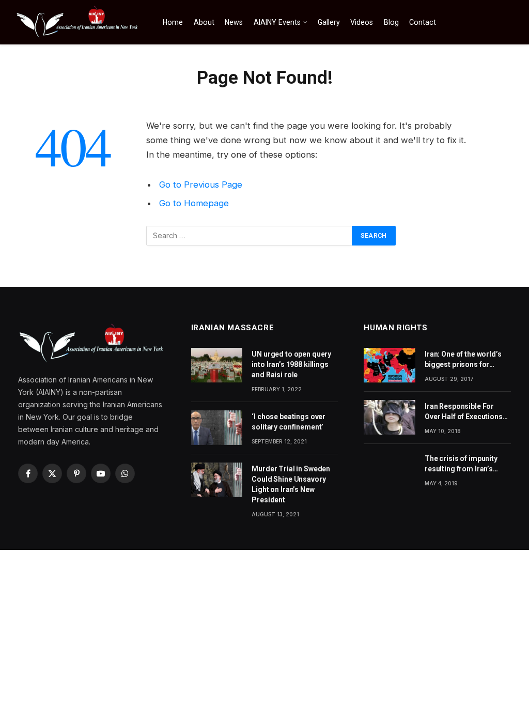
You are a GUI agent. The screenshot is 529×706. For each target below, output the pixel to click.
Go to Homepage (194, 203)
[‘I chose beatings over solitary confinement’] (217, 427)
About (204, 22)
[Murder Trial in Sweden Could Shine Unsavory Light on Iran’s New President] (217, 480)
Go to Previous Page (200, 184)
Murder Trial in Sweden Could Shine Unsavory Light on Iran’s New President (291, 484)
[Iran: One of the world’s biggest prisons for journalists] (389, 365)
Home (173, 22)
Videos (361, 22)
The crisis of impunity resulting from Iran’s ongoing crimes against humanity (465, 464)
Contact (422, 22)
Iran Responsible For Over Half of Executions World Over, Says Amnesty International (464, 412)
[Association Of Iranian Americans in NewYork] (77, 22)
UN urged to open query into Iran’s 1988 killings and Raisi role (291, 364)
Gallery (329, 22)
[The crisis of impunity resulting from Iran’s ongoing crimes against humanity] (389, 469)
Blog (391, 22)
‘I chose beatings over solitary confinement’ (288, 421)
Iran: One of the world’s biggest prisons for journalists (463, 360)
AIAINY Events (277, 22)
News (234, 22)
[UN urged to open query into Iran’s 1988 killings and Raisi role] (217, 365)
